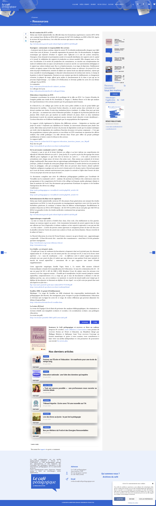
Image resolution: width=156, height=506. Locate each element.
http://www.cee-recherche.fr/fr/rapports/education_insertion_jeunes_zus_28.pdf (59, 141)
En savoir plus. (62, 341)
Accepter (120, 499)
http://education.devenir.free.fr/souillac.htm (46, 302)
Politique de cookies (133, 502)
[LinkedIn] (149, 4)
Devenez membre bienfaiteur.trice (119, 49)
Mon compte (119, 4)
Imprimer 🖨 (85, 322)
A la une (75, 4)
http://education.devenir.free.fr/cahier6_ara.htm (47, 86)
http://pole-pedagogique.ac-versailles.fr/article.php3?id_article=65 (54, 195)
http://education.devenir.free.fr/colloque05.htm (47, 91)
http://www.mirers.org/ (38, 245)
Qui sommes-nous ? (110, 474)
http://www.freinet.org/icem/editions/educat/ (46, 243)
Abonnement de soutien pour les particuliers (119, 68)
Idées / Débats (84, 4)
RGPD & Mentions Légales (72, 502)
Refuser (131, 499)
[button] (153, 483)
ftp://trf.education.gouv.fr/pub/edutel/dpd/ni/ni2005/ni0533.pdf (53, 44)
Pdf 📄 (95, 322)
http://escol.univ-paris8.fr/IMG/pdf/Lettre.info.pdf (48, 318)
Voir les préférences (146, 499)
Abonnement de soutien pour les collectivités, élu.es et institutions (119, 78)
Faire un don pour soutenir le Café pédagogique (119, 59)
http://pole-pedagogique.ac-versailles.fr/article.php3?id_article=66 (54, 190)
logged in (43, 449)
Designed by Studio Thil (87, 502)
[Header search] (133, 4)
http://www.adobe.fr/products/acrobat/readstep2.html (49, 146)
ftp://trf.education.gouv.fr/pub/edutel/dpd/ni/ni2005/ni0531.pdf (53, 214)
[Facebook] (143, 4)
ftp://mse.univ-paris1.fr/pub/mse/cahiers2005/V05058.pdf (51, 285)
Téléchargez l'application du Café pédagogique (115, 100)
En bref (93, 4)
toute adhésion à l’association (76, 329)
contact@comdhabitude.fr (114, 126)
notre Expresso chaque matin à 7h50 (45, 470)
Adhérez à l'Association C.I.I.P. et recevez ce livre (119, 41)
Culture (110, 4)
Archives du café (110, 477)
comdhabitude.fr (111, 129)
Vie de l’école (102, 4)
